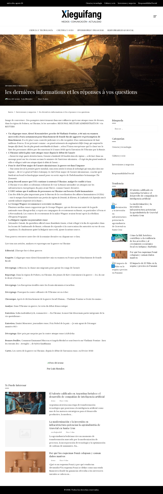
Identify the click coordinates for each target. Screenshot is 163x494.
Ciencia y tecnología (121, 147)
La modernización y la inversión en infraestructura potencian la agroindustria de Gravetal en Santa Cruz (74, 425)
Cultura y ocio (118, 156)
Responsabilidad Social (123, 173)
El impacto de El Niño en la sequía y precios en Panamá (143, 264)
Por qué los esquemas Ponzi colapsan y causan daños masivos (143, 255)
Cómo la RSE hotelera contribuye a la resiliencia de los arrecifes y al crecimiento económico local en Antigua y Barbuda (143, 241)
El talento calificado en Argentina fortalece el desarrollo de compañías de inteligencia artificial (77, 395)
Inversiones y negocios (16, 86)
